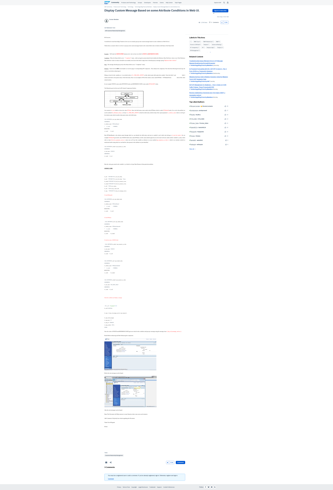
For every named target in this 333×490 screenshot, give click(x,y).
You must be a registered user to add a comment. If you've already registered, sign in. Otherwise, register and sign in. (143, 475)
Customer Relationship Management (114, 455)
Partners (155, 2)
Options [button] (213, 13)
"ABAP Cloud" (197, 41)
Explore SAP (217, 2)
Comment (111, 479)
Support (159, 487)
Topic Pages (178, 2)
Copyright (134, 487)
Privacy (119, 487)
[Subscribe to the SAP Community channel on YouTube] (211, 487)
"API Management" (194, 50)
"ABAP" (217, 41)
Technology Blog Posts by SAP (200, 81)
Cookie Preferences (169, 487)
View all (191, 149)
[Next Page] (210, 52)
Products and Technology (128, 2)
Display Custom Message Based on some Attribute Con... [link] (166, 6)
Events (162, 2)
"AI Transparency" (194, 47)
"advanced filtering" (216, 44)
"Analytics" (219, 47)
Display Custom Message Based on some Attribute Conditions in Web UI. (151, 10)
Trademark (152, 487)
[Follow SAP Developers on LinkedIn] (214, 487)
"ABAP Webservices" (208, 41)
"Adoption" (205, 44)
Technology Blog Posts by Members (143, 6)
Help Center (169, 2)
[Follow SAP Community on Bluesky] (208, 487)
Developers (147, 2)
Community (115, 2)
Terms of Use (126, 487)
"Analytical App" (210, 47)
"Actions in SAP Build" (195, 44)
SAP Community (108, 6)
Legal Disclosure (143, 487)
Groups (140, 2)
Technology (130, 6)
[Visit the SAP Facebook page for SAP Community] (205, 487)
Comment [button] (180, 462)
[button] (222, 22)
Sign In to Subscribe (220, 10)
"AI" (202, 47)
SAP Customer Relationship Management (115, 30)
